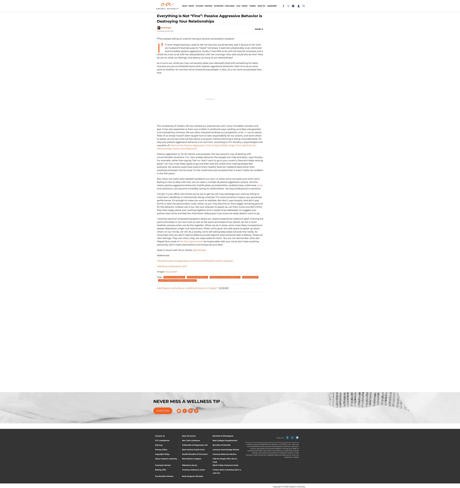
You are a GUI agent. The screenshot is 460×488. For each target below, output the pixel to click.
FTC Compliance (162, 440)
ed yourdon (171, 271)
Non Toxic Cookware (191, 440)
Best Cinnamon (189, 436)
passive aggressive (197, 277)
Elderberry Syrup (189, 465)
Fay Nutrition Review (164, 476)
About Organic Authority (166, 459)
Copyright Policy (162, 454)
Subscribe (272, 6)
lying (259, 185)
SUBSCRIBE (162, 410)
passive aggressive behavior (225, 277)
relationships (250, 277)
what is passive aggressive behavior (177, 280)
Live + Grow (241, 6)
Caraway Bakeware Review (224, 454)
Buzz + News (188, 6)
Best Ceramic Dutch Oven (193, 450)
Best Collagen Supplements (225, 440)
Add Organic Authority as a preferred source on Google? (187, 288)
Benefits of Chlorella (221, 445)
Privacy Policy (161, 450)
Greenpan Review (163, 465)
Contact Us (160, 436)
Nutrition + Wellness (224, 6)
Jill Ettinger (166, 28)
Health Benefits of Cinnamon (195, 454)
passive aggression (174, 277)
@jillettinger (199, 250)
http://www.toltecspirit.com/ (172, 266)
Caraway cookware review (193, 470)
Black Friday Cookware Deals (225, 465)
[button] (298, 6)
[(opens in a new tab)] (283, 6)
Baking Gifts (160, 470)
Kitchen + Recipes (204, 6)
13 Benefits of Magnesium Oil (194, 445)
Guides (252, 6)
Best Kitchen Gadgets (191, 459)
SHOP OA (261, 6)
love (245, 132)
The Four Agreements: (191, 241)
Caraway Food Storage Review (226, 450)
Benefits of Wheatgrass (223, 436)
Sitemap (159, 445)
